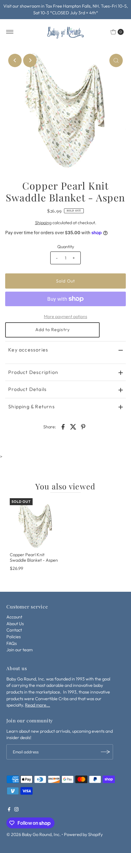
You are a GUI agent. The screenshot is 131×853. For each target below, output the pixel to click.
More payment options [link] (65, 316)
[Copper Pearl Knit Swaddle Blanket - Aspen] (35, 523)
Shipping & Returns (31, 406)
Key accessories (28, 350)
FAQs (11, 643)
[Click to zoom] (116, 60)
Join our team (19, 650)
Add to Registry (52, 329)
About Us (15, 623)
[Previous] (15, 60)
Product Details (27, 389)
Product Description (33, 372)
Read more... (37, 705)
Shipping (43, 222)
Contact (14, 630)
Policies (13, 636)
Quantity (65, 246)
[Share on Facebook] (63, 426)
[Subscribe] (105, 751)
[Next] (30, 60)
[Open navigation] (10, 31)
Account (14, 617)
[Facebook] (9, 809)
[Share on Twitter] (73, 426)
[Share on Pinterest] (83, 426)
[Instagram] (16, 809)
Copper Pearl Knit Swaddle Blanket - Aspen (34, 557)
